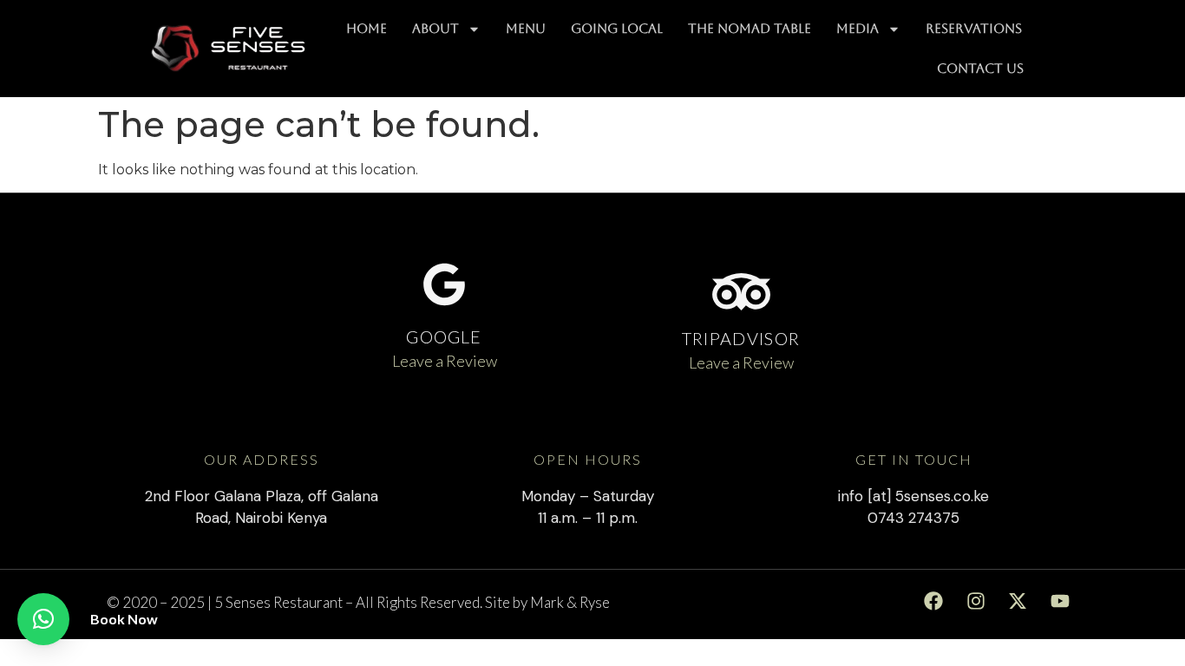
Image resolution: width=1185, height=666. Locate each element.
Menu (526, 28)
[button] (43, 619)
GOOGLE (443, 336)
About (435, 28)
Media (857, 28)
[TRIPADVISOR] (741, 292)
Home (366, 28)
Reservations (974, 28)
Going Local (617, 28)
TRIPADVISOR (741, 338)
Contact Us (980, 68)
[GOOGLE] (444, 284)
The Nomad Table (749, 28)
